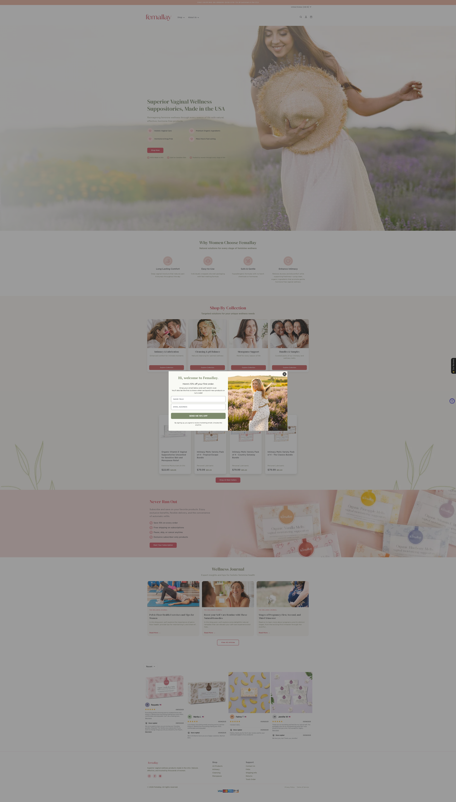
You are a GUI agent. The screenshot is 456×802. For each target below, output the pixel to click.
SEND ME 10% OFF (198, 416)
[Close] (284, 374)
